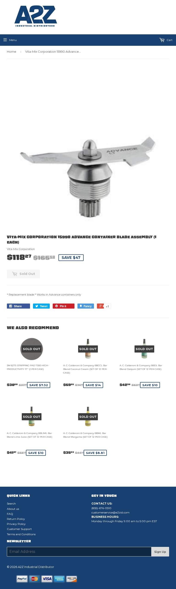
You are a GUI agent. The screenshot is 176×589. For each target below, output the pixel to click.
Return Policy (16, 519)
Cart (169, 40)
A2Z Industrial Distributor (36, 567)
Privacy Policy (16, 524)
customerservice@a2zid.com (110, 512)
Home (11, 51)
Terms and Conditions (21, 534)
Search (11, 503)
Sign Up (160, 552)
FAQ (10, 514)
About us (13, 508)
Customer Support (19, 529)
